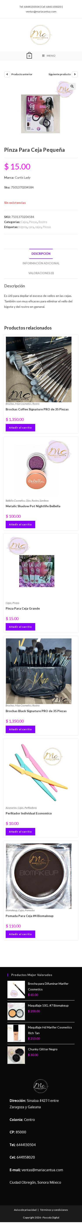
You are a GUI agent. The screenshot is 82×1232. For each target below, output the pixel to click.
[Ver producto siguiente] (75, 74)
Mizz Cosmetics (23, 403)
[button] (72, 86)
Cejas (24, 222)
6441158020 (26, 1157)
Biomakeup (11, 910)
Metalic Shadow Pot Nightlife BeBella (33, 506)
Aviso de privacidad (25, 1209)
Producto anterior (21, 74)
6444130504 (26, 1145)
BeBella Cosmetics (15, 500)
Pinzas (33, 222)
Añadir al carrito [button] (20, 427)
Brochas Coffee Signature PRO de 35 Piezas (37, 409)
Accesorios (11, 807)
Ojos (28, 500)
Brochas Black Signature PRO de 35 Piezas (36, 711)
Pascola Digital (51, 1217)
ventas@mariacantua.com (42, 1170)
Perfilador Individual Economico (29, 813)
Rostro (42, 222)
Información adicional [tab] (41, 263)
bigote (23, 227)
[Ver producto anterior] (7, 74)
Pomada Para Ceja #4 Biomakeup (29, 916)
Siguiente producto (60, 74)
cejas (38, 227)
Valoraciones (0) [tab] (41, 273)
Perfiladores (30, 807)
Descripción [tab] (41, 253)
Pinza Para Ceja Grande (23, 608)
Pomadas (30, 910)
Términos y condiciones (54, 1209)
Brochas (10, 403)
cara (31, 227)
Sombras (44, 500)
